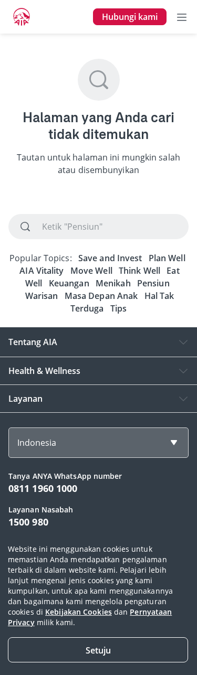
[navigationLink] (21, 17)
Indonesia (36, 442)
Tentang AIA (32, 342)
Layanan (25, 398)
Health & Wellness (44, 371)
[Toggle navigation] (182, 16)
